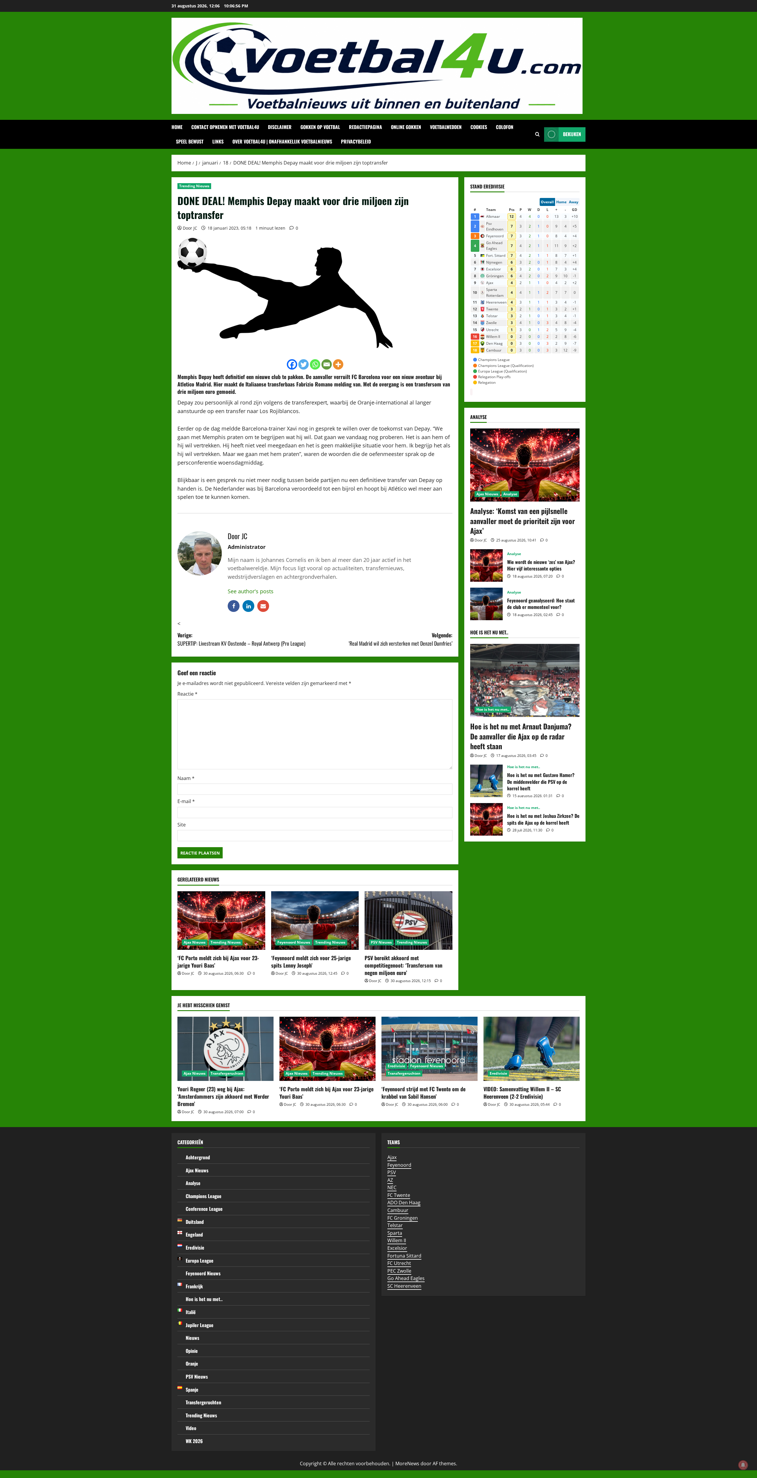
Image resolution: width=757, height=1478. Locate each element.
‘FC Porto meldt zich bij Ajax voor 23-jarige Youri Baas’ (218, 961)
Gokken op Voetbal (320, 126)
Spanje (192, 1389)
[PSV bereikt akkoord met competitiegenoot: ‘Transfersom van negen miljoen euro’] (408, 920)
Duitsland (195, 1221)
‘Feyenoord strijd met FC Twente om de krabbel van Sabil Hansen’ (423, 1092)
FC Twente (398, 1195)
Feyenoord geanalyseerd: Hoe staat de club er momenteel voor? (486, 604)
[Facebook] (292, 364)
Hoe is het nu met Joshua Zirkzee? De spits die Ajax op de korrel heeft (486, 819)
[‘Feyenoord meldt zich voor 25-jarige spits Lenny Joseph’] (315, 920)
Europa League (199, 1260)
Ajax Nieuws (195, 942)
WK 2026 (194, 1441)
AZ (390, 1180)
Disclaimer (280, 126)
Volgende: (400, 639)
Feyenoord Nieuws (293, 942)
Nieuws (192, 1337)
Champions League (203, 1196)
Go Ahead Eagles (406, 1278)
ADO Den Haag (403, 1202)
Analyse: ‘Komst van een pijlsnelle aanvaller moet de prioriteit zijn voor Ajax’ (522, 520)
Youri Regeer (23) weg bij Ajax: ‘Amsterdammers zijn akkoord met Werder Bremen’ (223, 1096)
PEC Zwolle (399, 1271)
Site (181, 824)
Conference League (204, 1208)
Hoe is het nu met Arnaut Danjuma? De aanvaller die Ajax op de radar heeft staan (521, 736)
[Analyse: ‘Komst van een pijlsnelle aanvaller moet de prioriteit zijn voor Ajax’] (525, 465)
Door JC (190, 228)
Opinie (192, 1350)
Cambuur (397, 1210)
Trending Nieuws (194, 185)
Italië (191, 1312)
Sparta (394, 1233)
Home (177, 126)
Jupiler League (199, 1325)
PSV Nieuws (381, 942)
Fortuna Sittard (404, 1256)
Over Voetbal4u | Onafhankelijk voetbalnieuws (282, 141)
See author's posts (251, 591)
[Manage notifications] (743, 1465)
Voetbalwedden (446, 126)
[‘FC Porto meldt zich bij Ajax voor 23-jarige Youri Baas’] (221, 920)
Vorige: (241, 639)
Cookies (478, 126)
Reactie (187, 694)
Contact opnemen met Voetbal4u (225, 126)
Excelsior (397, 1248)
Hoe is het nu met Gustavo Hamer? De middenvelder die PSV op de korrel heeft (486, 781)
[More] (338, 364)
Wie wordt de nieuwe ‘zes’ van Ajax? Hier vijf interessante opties (486, 565)
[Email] (326, 364)
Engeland (194, 1234)
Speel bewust (189, 141)
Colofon (504, 126)
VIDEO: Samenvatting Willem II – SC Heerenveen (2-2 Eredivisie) (522, 1092)
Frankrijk (194, 1286)
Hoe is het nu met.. (492, 709)
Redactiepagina (365, 126)
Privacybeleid (356, 141)
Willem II (396, 1240)
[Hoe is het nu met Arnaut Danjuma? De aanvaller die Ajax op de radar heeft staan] (525, 680)
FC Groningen (402, 1218)
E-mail (186, 801)
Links (218, 141)
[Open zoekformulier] (537, 134)
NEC (392, 1187)
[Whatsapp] (315, 364)
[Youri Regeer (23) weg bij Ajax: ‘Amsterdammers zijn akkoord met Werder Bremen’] (225, 1049)
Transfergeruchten (227, 1073)
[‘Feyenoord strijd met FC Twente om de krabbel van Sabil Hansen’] (429, 1049)
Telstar (395, 1225)
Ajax (392, 1157)
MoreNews (407, 1463)
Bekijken (572, 134)
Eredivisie (396, 1065)
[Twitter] (303, 364)
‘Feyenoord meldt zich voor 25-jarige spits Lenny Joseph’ (311, 961)
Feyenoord (399, 1165)
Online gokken (406, 126)
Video (191, 1428)
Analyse (510, 494)
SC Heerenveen (404, 1286)
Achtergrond (198, 1157)
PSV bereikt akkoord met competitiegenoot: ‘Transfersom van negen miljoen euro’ (403, 965)
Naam (186, 778)
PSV (391, 1172)
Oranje (192, 1363)
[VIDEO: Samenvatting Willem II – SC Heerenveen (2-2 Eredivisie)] (531, 1049)
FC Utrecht (399, 1263)
